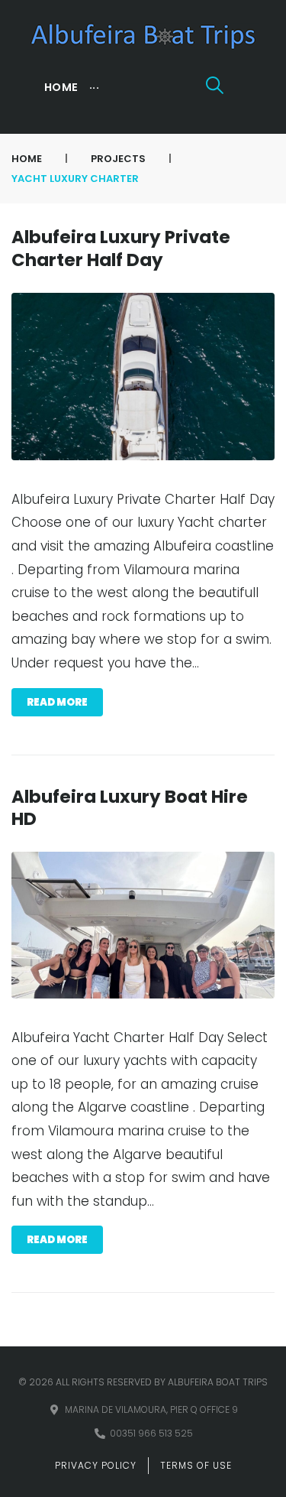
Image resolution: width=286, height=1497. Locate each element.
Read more (57, 702)
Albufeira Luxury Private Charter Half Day (120, 248)
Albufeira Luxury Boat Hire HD (129, 807)
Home (26, 158)
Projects (118, 158)
